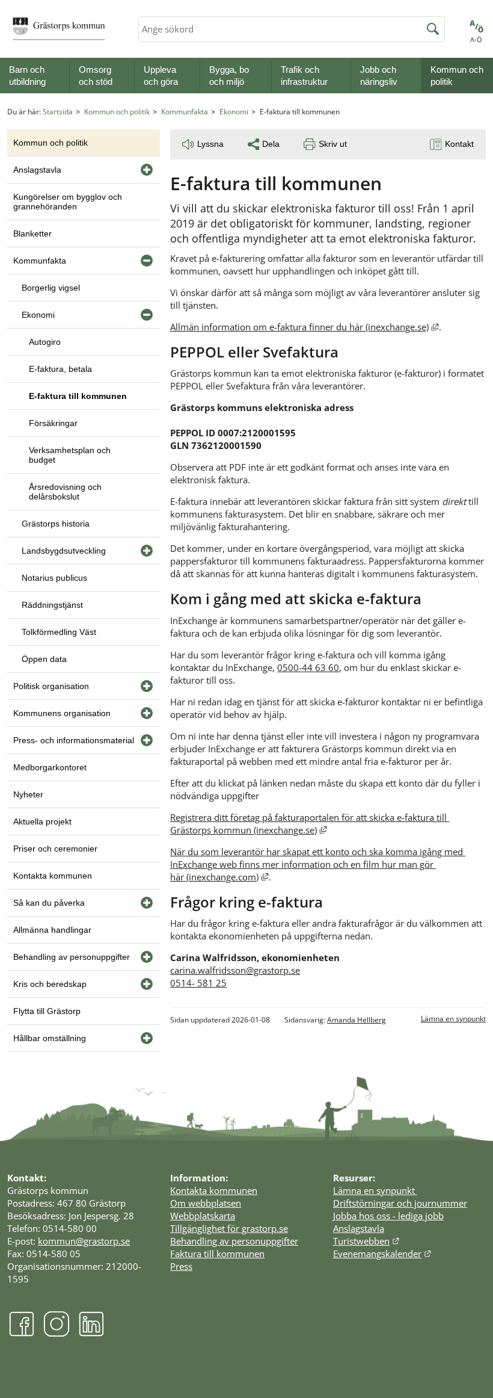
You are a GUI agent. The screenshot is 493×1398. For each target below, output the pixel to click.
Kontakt (459, 144)
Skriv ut (333, 144)
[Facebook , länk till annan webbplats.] (21, 1334)
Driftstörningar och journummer (400, 1203)
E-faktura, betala (60, 369)
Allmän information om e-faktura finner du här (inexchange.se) (304, 327)
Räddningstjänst (52, 605)
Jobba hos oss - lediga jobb (388, 1216)
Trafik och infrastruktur (304, 75)
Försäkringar (53, 423)
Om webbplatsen (205, 1203)
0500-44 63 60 (308, 667)
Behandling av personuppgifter (71, 957)
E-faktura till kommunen (78, 396)
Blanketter (32, 233)
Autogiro (45, 342)
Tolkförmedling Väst (59, 632)
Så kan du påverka (49, 903)
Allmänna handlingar (52, 930)
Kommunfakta (184, 112)
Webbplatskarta (202, 1216)
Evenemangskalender (382, 1254)
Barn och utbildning (27, 75)
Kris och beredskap (50, 984)
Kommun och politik (456, 75)
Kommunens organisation (62, 713)
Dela (271, 144)
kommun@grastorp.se (84, 1241)
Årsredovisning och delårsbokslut (65, 491)
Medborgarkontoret (50, 767)
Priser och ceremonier (55, 848)
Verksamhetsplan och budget (70, 455)
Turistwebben (366, 1241)
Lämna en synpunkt (453, 1018)
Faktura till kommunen (217, 1254)
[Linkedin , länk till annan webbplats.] (91, 1334)
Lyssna (210, 144)
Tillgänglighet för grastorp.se (229, 1228)
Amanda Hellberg (356, 1020)
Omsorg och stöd (95, 75)
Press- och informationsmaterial (73, 740)
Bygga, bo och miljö (229, 75)
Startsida (58, 112)
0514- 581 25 (198, 983)
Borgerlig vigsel (51, 287)
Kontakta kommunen (52, 875)
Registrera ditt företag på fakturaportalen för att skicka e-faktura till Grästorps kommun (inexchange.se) (309, 823)
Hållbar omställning (49, 1038)
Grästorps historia (56, 523)
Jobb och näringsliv (378, 75)
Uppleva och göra (161, 75)
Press (181, 1266)
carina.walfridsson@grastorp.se (235, 970)
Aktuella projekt (42, 821)
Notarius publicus (54, 578)
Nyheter (28, 794)
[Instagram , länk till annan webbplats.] (56, 1334)
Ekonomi (233, 112)
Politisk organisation (51, 686)
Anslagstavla (37, 170)
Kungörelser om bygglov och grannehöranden (67, 201)
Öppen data (44, 659)
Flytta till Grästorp (47, 1011)
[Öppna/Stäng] (146, 169)
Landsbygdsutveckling (64, 550)
